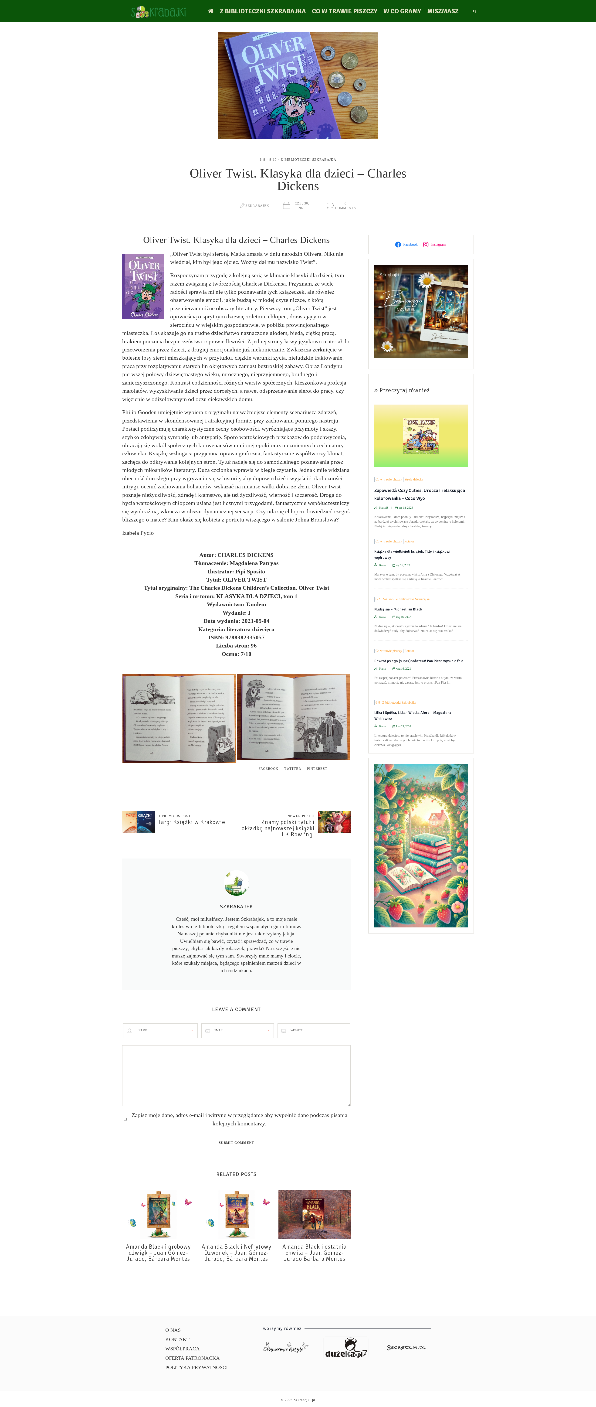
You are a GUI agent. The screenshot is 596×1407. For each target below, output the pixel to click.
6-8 (262, 159)
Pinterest (317, 768)
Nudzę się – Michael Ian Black (398, 609)
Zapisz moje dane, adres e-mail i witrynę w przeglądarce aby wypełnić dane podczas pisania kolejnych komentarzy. (239, 1119)
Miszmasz (443, 11)
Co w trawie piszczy (344, 11)
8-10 (273, 159)
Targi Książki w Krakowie (191, 822)
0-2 (378, 599)
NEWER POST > (301, 816)
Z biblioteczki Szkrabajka (263, 11)
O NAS (173, 1330)
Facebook (268, 768)
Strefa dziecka (413, 479)
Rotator (409, 541)
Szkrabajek (257, 206)
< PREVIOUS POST (174, 816)
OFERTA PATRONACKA (192, 1358)
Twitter (292, 768)
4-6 (391, 599)
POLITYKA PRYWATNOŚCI (196, 1367)
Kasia (382, 565)
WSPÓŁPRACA (182, 1349)
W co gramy (402, 11)
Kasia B (383, 507)
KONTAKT (177, 1339)
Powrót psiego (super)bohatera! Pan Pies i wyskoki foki (418, 661)
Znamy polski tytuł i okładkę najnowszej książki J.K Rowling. (278, 828)
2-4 (384, 599)
